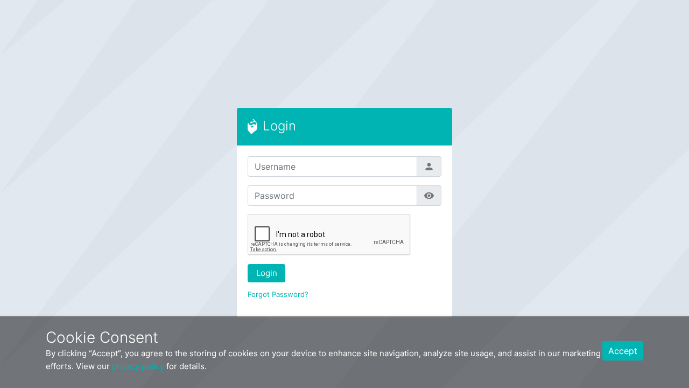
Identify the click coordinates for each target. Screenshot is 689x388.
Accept (622, 350)
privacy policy (138, 366)
